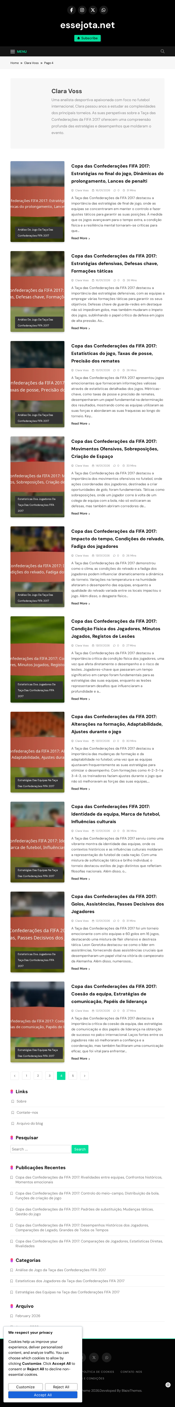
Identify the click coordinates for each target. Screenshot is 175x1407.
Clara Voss (82, 190)
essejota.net (87, 25)
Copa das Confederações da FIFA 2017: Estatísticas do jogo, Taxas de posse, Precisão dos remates (114, 353)
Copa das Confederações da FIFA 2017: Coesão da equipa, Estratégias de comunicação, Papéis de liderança (114, 993)
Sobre (21, 1101)
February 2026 (27, 1315)
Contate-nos (27, 1112)
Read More (79, 238)
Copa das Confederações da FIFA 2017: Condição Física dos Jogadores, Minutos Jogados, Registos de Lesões (115, 628)
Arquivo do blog (30, 1123)
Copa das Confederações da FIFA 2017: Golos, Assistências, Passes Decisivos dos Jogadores (117, 903)
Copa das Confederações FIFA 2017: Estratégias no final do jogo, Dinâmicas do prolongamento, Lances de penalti (117, 173)
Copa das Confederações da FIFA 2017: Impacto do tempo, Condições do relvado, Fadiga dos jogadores (117, 538)
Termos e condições (87, 1378)
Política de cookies (98, 1372)
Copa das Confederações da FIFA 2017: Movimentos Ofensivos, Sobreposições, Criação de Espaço (114, 448)
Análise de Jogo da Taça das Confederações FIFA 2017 (35, 232)
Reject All (61, 1387)
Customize (25, 1387)
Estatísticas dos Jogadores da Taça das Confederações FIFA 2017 (36, 505)
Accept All (43, 1395)
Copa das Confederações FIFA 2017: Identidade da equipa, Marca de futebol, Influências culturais (115, 813)
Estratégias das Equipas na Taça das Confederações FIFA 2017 (38, 783)
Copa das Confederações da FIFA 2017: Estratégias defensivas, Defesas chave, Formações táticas (114, 263)
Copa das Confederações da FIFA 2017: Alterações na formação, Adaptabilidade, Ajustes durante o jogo (117, 724)
